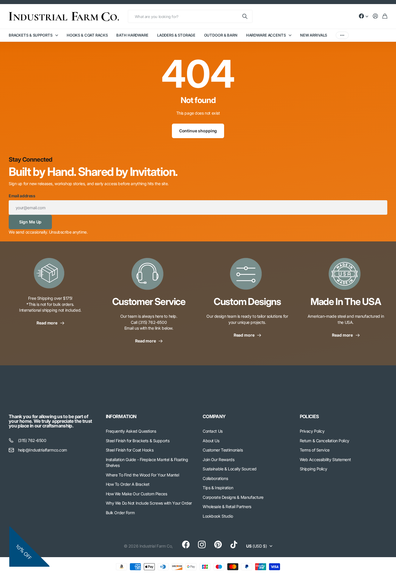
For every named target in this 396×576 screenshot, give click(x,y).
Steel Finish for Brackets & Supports (138, 440)
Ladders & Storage (176, 35)
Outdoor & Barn (220, 35)
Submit (245, 16)
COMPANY (214, 416)
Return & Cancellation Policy (324, 440)
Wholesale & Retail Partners (227, 506)
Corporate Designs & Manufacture (233, 497)
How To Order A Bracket (128, 484)
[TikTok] (233, 544)
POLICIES (309, 416)
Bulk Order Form (120, 512)
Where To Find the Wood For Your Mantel (142, 474)
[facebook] (186, 544)
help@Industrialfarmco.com (42, 449)
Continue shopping (198, 130)
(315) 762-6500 (32, 440)
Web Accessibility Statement (325, 459)
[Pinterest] (218, 544)
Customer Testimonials (223, 449)
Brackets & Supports (30, 35)
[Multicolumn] (50, 276)
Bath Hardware (132, 35)
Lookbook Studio (218, 516)
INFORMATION (121, 416)
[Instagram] (202, 544)
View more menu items (342, 35)
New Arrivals (313, 35)
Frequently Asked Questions (131, 431)
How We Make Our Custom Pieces (136, 493)
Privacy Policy (312, 431)
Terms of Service (315, 449)
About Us (211, 440)
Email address (22, 195)
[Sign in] (375, 16)
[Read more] (363, 16)
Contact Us (213, 431)
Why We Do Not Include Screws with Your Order (149, 503)
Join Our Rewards (218, 459)
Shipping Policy (313, 468)
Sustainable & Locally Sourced (230, 468)
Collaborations (215, 478)
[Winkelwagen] (384, 16)
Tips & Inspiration (218, 487)
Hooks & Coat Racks (87, 35)
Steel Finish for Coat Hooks (130, 449)
